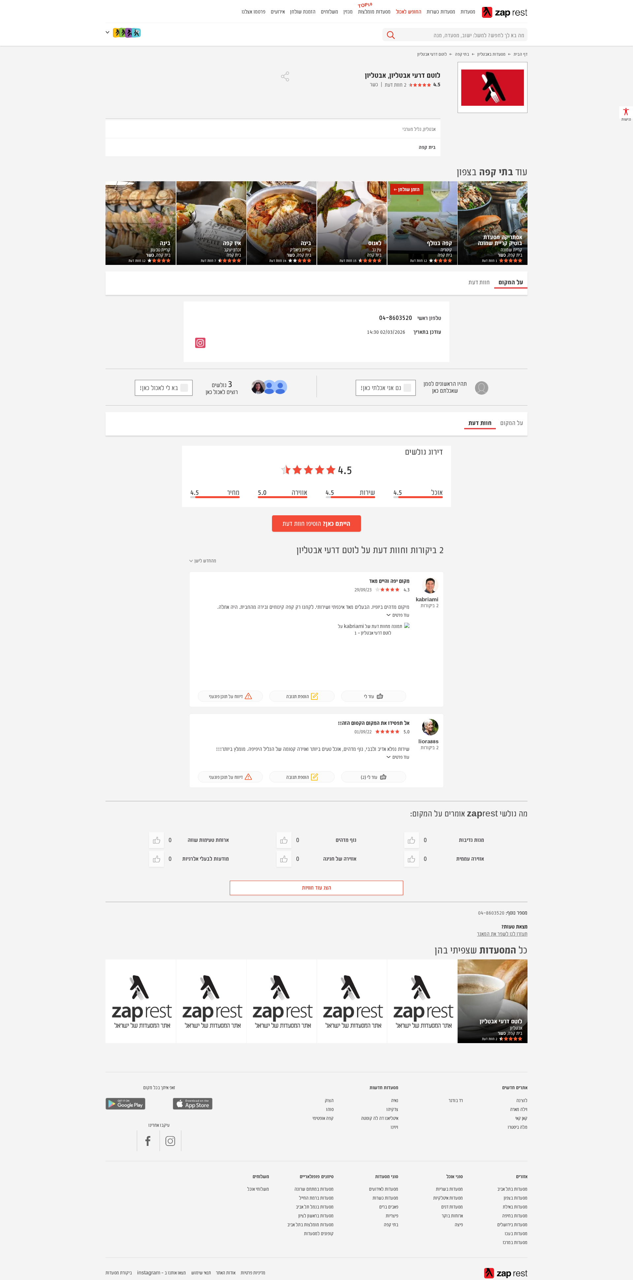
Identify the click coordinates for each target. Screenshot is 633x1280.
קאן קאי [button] (521, 1118)
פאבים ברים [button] (388, 1206)
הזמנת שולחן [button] (303, 11)
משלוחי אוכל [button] (258, 1188)
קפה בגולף (439, 242)
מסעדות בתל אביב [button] (512, 1188)
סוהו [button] (330, 1109)
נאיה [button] (394, 1100)
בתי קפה (462, 54)
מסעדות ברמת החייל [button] (316, 1197)
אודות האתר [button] (225, 1272)
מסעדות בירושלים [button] (512, 1224)
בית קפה (427, 146)
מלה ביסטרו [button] (518, 1127)
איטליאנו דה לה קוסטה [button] (379, 1118)
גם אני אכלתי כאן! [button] (380, 387)
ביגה (306, 242)
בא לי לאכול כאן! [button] (158, 387)
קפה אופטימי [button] (323, 1118)
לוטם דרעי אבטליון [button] (501, 1021)
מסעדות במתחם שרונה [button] (314, 1188)
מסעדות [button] (468, 11)
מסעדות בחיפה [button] (515, 1215)
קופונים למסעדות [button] (319, 1233)
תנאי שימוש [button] (201, 1272)
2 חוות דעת (396, 84)
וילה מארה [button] (519, 1109)
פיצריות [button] (392, 1215)
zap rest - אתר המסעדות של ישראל (505, 12)
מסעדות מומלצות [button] (374, 11)
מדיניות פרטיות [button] (253, 1272)
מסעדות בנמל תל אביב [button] (315, 1206)
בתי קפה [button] (391, 1224)
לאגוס (374, 242)
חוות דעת (489, 260)
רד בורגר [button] (456, 1100)
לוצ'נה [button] (522, 1100)
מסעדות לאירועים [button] (383, 1188)
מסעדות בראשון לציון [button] (316, 1215)
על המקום (511, 422)
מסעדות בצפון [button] (516, 1197)
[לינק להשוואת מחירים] (137, 32)
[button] (109, 32)
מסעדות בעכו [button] (516, 1233)
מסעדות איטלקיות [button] (448, 1197)
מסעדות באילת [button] (515, 1206)
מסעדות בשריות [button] (449, 1188)
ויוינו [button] (394, 1127)
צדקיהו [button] (392, 1109)
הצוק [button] (329, 1100)
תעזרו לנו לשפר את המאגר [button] (502, 933)
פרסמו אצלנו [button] (253, 11)
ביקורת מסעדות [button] (119, 1272)
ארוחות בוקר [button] (452, 1215)
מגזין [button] (348, 11)
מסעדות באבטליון (491, 54)
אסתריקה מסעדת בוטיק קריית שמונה (500, 239)
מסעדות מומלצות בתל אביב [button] (310, 1224)
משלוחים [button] (329, 11)
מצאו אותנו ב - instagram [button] (161, 1272)
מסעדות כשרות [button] (441, 11)
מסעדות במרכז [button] (515, 1242)
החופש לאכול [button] (408, 11)
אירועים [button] (278, 11)
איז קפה (232, 242)
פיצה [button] (459, 1224)
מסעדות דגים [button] (452, 1206)
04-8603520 (395, 317)
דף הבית (521, 54)
